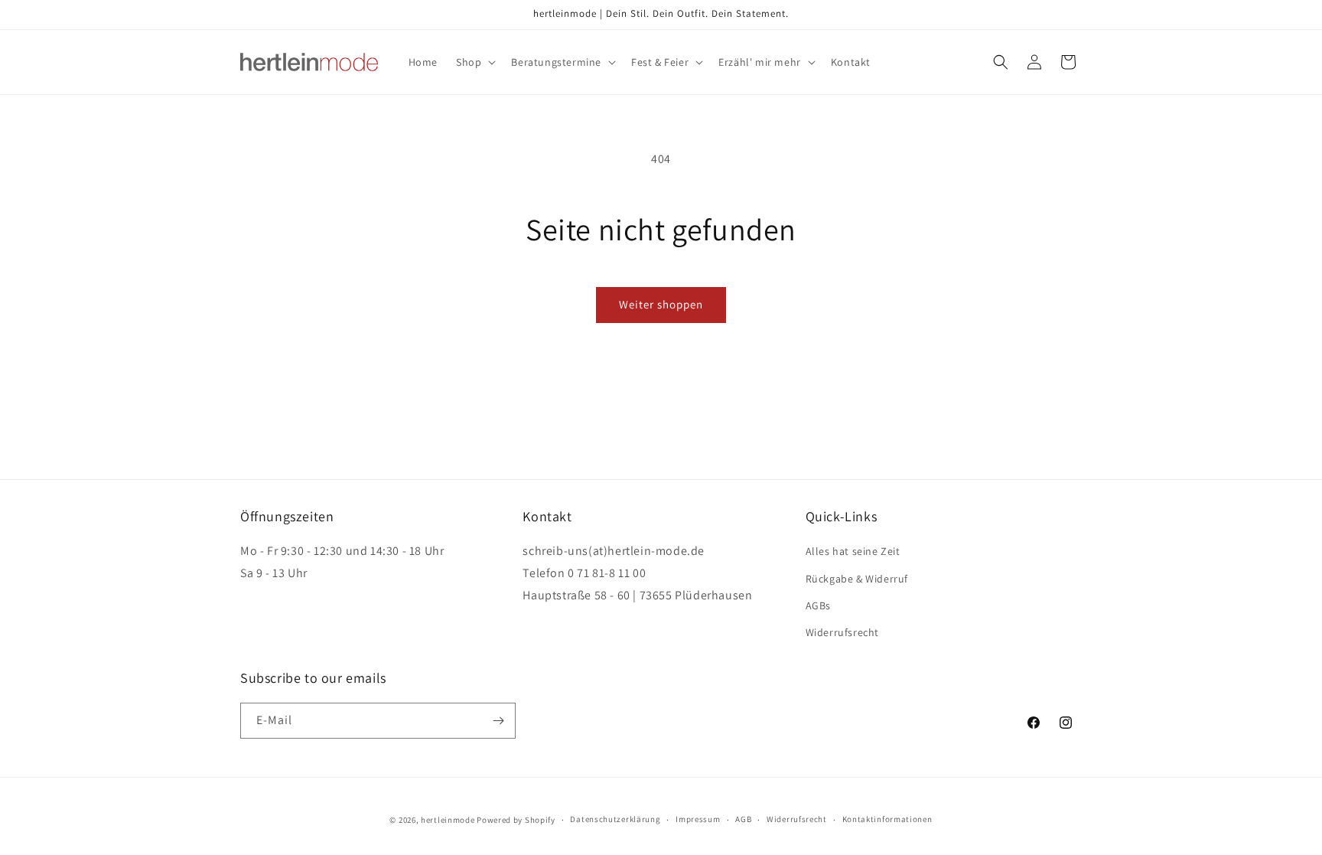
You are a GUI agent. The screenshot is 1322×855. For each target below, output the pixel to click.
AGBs (818, 605)
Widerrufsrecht (842, 632)
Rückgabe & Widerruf (857, 579)
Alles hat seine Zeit (853, 551)
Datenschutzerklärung (615, 819)
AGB (743, 819)
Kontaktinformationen (887, 819)
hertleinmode (447, 819)
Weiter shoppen (661, 304)
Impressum (698, 819)
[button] (474, 62)
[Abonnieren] (498, 721)
